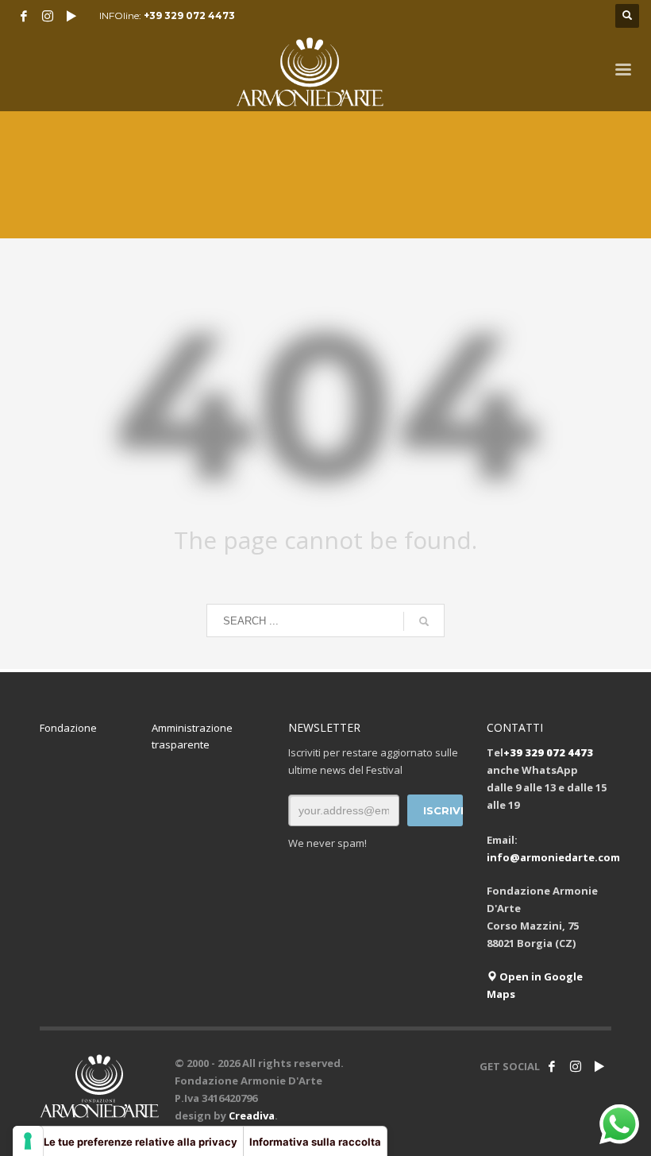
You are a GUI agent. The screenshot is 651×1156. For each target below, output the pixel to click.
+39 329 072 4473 (189, 15)
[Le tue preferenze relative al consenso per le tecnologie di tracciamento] (28, 1141)
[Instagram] (48, 16)
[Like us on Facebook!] (552, 1066)
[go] (424, 621)
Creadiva (252, 1115)
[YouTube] (71, 16)
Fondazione (68, 728)
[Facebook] (24, 16)
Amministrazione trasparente (192, 736)
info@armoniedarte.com (553, 857)
